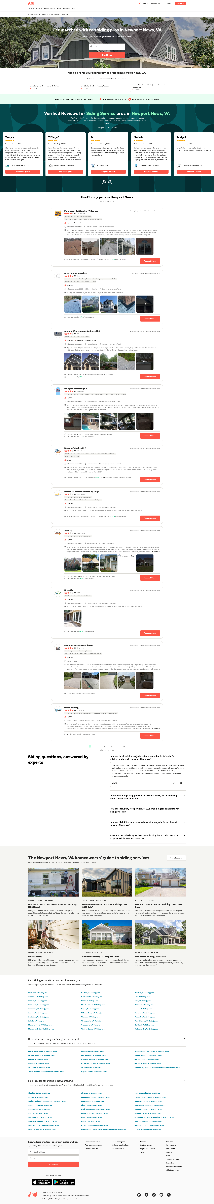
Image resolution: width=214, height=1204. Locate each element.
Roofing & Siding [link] (34, 14)
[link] (7, 166)
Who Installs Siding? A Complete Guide (100, 956)
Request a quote (23, 171)
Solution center (146, 1145)
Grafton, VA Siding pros (37, 1001)
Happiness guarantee (174, 1166)
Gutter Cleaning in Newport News (94, 1125)
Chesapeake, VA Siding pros (92, 1021)
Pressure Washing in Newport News (42, 1129)
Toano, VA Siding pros (143, 1009)
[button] (72, 246)
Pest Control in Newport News (40, 1117)
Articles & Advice (69, 9)
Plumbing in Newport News (39, 1093)
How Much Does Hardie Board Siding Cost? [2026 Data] (158, 905)
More (59, 9)
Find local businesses (93, 1145)
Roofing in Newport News (38, 1059)
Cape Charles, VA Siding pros (146, 1021)
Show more (156, 551)
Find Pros (107, 55)
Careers (169, 1152)
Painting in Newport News (91, 1117)
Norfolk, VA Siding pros (90, 993)
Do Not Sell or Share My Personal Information (74, 1196)
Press (168, 1156)
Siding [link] (44, 14)
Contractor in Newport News (92, 1051)
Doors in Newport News (90, 1121)
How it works (171, 1145)
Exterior (39, 9)
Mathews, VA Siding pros (144, 1005)
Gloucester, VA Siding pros (91, 1025)
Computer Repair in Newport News (148, 1109)
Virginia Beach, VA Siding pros (93, 1029)
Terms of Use (46, 1192)
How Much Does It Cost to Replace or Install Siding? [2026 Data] (53, 905)
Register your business (120, 1145)
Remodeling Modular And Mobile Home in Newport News (157, 1067)
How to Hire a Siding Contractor (150, 956)
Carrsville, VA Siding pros (145, 1017)
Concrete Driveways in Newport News (150, 1105)
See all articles (176, 858)
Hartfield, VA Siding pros (144, 1025)
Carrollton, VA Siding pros (38, 1005)
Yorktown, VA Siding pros (38, 993)
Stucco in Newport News (91, 1067)
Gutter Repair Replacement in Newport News (46, 1071)
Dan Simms (139, 900)
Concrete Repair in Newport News (94, 1113)
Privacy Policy (58, 1192)
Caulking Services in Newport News (95, 1059)
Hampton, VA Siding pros (38, 997)
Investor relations (173, 1159)
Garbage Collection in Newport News (149, 1125)
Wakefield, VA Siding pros (145, 1013)
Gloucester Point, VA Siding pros (41, 1029)
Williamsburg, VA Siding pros (93, 1013)
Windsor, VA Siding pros (90, 1017)
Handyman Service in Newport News (42, 1121)
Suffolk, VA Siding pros (37, 1021)
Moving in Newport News (38, 1113)
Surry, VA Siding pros (89, 1001)
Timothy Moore (88, 900)
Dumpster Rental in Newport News (148, 1101)
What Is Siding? (35, 956)
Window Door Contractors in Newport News (152, 1051)
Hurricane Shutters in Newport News (95, 1063)
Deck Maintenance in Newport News (95, 1109)
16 (124, 746)
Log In (168, 3)
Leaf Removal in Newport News (147, 1093)
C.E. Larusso (87, 952)
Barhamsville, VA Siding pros (146, 1029)
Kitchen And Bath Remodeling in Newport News (47, 1101)
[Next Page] (131, 746)
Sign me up (53, 1164)
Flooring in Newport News (91, 1105)
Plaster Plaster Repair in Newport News (150, 1097)
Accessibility (49, 1196)
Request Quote (150, 261)
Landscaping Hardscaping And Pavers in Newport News (103, 1129)
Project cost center (147, 1148)
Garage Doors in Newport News (147, 1059)
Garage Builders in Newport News (148, 1063)
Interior (31, 9)
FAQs (142, 1152)
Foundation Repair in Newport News (95, 1097)
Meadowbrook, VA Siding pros (93, 1005)
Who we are (170, 1148)
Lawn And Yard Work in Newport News (43, 1125)
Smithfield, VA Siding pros (38, 1017)
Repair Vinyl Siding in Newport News (42, 1051)
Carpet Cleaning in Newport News (148, 1113)
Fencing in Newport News (38, 1097)
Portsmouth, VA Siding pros (92, 997)
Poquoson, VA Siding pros (38, 1009)
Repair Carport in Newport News (94, 1071)
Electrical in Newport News (39, 1109)
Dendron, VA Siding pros (144, 993)
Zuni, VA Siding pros (143, 1001)
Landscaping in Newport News (93, 1101)
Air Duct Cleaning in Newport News (149, 1121)
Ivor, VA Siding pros (142, 997)
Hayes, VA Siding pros (90, 1009)
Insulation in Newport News (39, 1067)
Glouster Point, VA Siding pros (40, 1025)
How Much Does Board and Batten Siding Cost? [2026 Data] (104, 905)
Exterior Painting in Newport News (41, 1055)
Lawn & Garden (49, 9)
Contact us (170, 1163)
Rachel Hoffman (35, 900)
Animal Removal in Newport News (148, 1055)
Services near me (91, 1148)
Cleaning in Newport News (91, 1093)
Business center (117, 1148)
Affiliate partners (172, 1170)
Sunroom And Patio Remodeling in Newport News (154, 1117)
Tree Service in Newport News (40, 1105)
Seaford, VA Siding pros (37, 1013)
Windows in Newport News (38, 1063)
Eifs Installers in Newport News (93, 1055)
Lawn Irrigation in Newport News (148, 1129)
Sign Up (180, 3)
